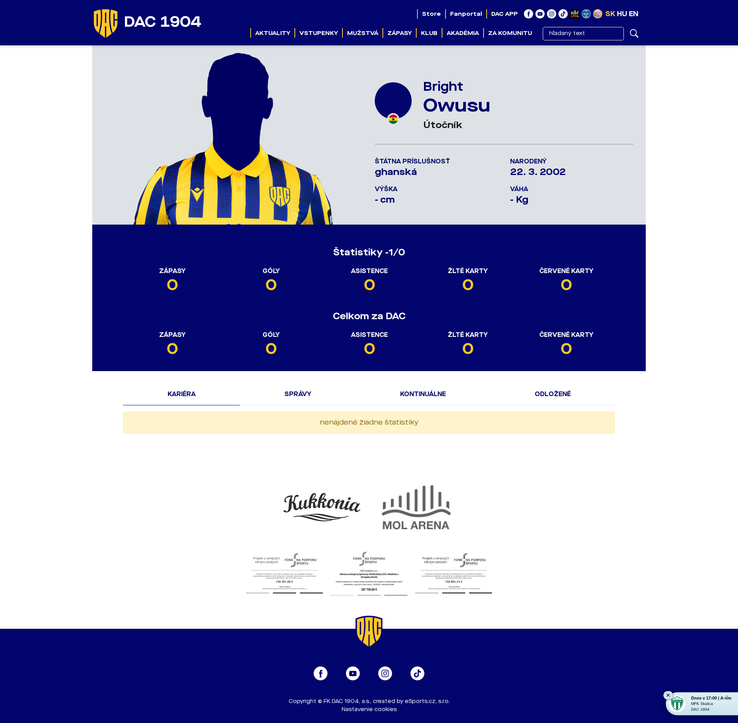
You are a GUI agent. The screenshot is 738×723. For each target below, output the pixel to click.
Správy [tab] (297, 394)
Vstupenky (318, 33)
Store (431, 14)
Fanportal (466, 14)
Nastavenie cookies (369, 709)
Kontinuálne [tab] (423, 394)
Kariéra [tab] (182, 394)
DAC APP (504, 14)
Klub (429, 33)
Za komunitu (510, 33)
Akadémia (463, 33)
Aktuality (272, 33)
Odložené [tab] (553, 394)
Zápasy (399, 33)
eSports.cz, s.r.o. (427, 701)
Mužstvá (362, 33)
